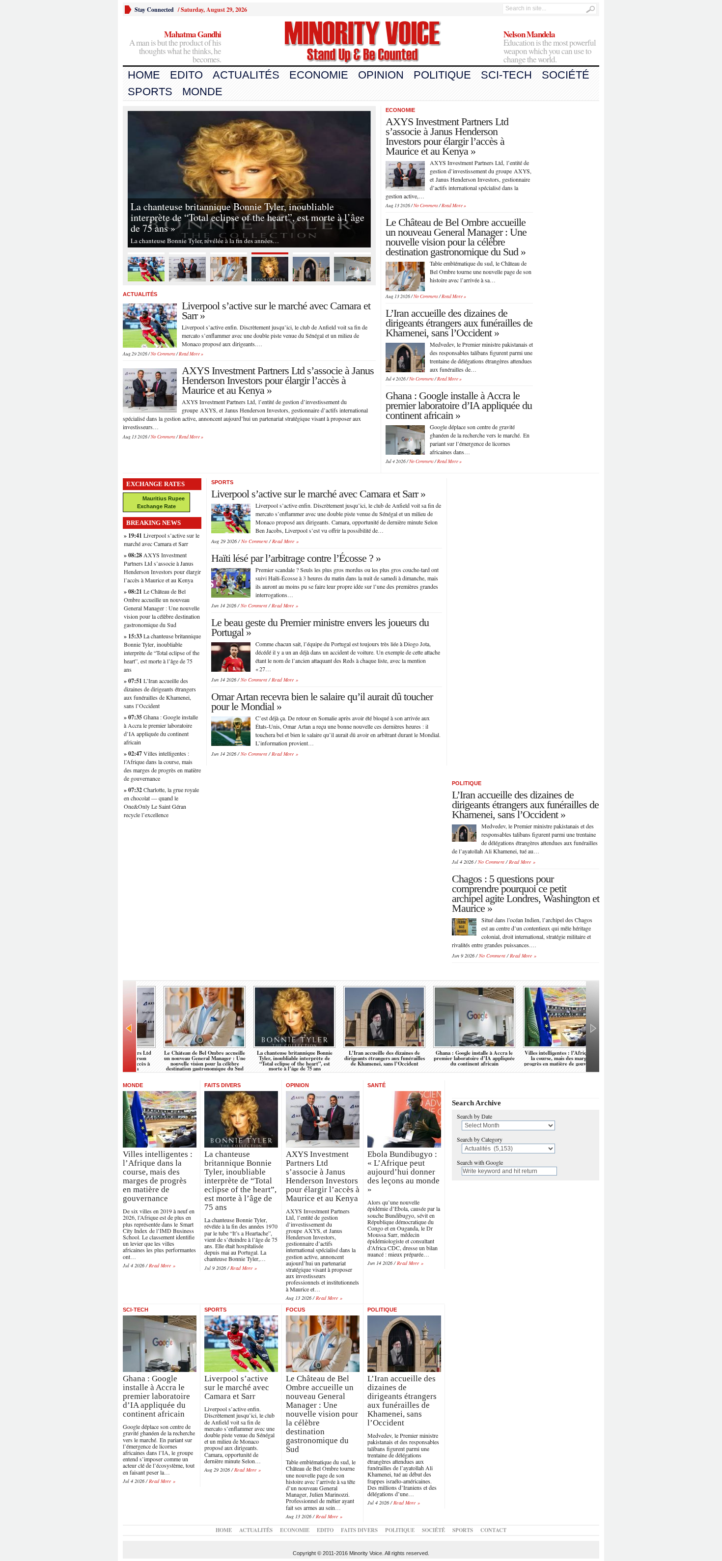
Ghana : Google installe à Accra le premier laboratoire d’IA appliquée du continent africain (161, 729)
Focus (295, 1310)
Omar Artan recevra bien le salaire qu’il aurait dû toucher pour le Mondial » (322, 701)
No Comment (163, 354)
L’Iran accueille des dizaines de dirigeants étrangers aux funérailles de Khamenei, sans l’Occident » (459, 323)
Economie (318, 75)
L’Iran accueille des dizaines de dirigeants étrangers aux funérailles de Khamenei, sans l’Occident (160, 693)
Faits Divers (222, 1085)
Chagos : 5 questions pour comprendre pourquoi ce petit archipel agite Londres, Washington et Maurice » (525, 893)
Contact (493, 1530)
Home (144, 75)
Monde (202, 91)
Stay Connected (154, 9)
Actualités (246, 75)
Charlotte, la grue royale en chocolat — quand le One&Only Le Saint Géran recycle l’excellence (161, 802)
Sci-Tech (506, 75)
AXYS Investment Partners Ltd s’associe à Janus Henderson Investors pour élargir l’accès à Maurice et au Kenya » (278, 380)
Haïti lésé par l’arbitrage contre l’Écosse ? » (296, 558)
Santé (376, 1085)
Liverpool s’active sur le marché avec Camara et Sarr (161, 539)
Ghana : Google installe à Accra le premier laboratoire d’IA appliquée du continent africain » (459, 405)
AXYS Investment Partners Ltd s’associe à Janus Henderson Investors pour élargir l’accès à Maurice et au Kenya (162, 567)
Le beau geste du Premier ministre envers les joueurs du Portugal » (320, 627)
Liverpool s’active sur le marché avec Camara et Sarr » (276, 311)
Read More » (191, 354)
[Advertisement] (569, 253)
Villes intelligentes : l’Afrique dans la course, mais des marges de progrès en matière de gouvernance (162, 765)
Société (565, 75)
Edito (186, 75)
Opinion (381, 75)
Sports (150, 91)
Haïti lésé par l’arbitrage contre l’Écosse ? (541, 1055)
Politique (442, 75)
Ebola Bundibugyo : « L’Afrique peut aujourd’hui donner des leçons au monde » (451, 1058)
